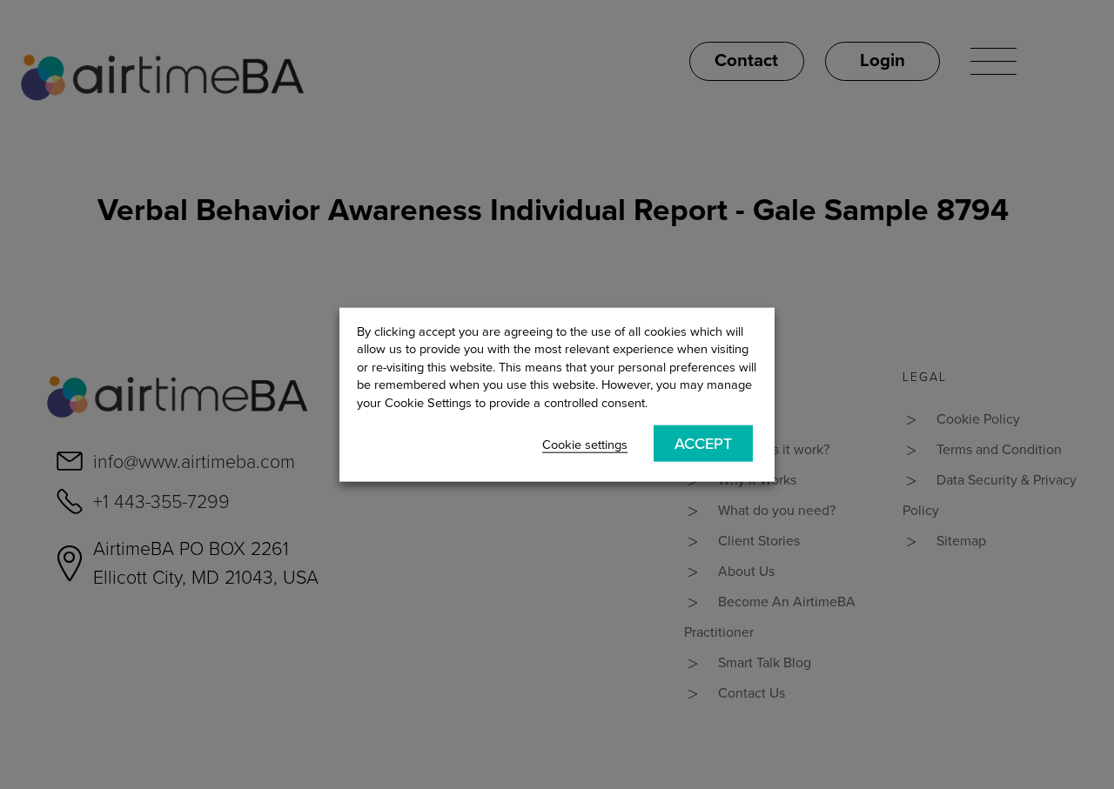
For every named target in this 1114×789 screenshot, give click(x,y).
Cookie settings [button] (584, 445)
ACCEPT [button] (703, 443)
